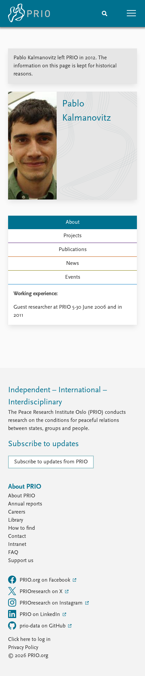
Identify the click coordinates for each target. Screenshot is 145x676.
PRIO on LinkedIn (40, 614)
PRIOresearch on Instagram (52, 603)
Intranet (17, 544)
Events (72, 277)
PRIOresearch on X (42, 591)
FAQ (13, 552)
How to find (21, 528)
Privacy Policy (23, 647)
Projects (72, 236)
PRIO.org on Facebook (45, 580)
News (72, 263)
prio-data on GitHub (43, 626)
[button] (131, 13)
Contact (17, 536)
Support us (20, 560)
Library (15, 520)
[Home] (29, 13)
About (73, 222)
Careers (16, 512)
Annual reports (25, 504)
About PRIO (21, 496)
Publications (73, 249)
